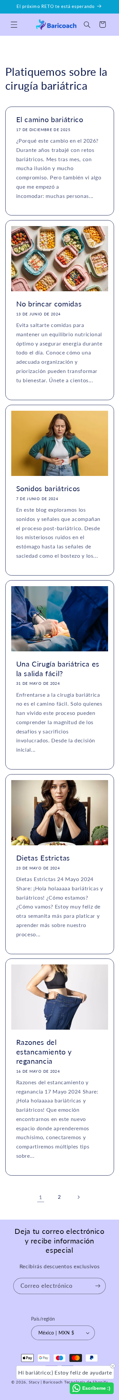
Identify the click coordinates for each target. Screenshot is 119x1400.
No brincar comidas (49, 304)
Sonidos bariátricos (48, 488)
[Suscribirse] (97, 1286)
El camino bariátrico (49, 119)
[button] (13, 24)
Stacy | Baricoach (46, 1382)
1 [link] (40, 1197)
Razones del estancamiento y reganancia (43, 1052)
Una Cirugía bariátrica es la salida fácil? (57, 668)
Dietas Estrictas (43, 857)
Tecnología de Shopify (86, 1382)
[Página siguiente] (78, 1197)
